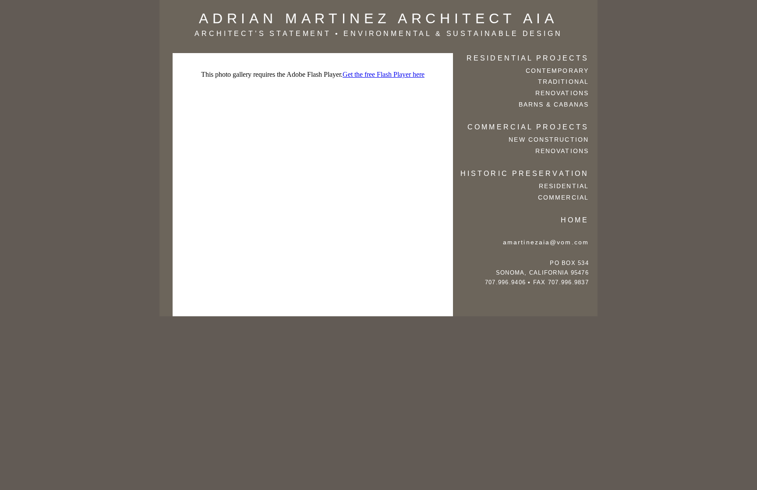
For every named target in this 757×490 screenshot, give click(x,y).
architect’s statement (263, 33)
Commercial (563, 197)
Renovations (562, 93)
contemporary (557, 70)
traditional (563, 81)
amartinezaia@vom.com (546, 242)
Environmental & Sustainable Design (452, 33)
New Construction (549, 139)
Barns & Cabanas (554, 104)
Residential (564, 186)
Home (575, 220)
